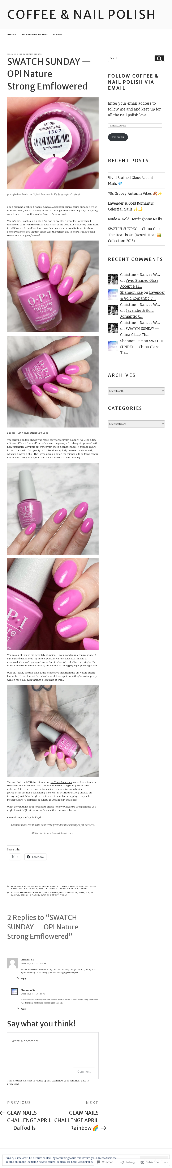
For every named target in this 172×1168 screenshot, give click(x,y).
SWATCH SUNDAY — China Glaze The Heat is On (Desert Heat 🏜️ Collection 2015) (135, 234)
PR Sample (81, 886)
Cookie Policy (85, 1161)
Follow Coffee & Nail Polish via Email (133, 82)
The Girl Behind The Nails (35, 34)
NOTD (53, 886)
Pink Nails (68, 886)
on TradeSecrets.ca (61, 782)
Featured (57, 34)
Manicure (27, 886)
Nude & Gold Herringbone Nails (135, 218)
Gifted (15, 893)
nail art (38, 893)
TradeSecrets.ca (34, 224)
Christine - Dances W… (140, 274)
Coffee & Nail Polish (81, 14)
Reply (23, 978)
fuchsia (15, 886)
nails (62, 893)
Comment (84, 1071)
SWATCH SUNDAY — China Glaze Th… (141, 346)
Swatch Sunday (48, 888)
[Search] (159, 58)
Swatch (33, 888)
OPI (59, 886)
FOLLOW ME (118, 137)
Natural (72, 893)
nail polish (41, 886)
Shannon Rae (34, 54)
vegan (83, 888)
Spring (23, 888)
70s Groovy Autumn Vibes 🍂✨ (135, 193)
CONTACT (11, 34)
